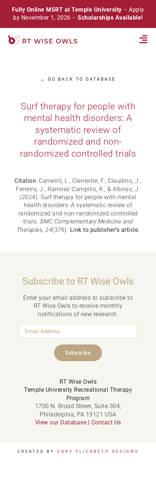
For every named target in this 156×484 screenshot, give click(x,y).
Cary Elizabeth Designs (98, 451)
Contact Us (106, 422)
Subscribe (78, 353)
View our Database (61, 422)
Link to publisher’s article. (105, 229)
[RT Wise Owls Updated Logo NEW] (43, 37)
